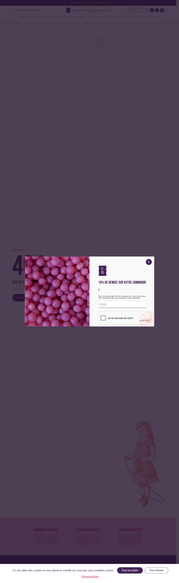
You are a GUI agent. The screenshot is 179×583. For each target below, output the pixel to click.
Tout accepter (130, 570)
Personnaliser (90, 576)
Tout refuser (156, 570)
